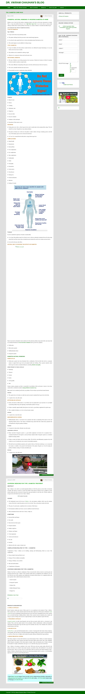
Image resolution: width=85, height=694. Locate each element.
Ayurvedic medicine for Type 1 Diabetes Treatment (25, 483)
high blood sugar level (31, 24)
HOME (9, 7)
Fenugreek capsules (11, 621)
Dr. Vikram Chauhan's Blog (25, 2)
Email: (60, 44)
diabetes (27, 501)
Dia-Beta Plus (10, 630)
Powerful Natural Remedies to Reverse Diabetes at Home (27, 19)
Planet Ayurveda (14, 676)
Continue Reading (47, 474)
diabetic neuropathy (36, 364)
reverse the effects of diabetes (24, 342)
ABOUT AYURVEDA (34, 7)
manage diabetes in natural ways (29, 387)
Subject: (61, 48)
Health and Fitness (68, 84)
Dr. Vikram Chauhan (47, 15)
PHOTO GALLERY (53, 7)
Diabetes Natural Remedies (16, 356)
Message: (61, 52)
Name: (60, 40)
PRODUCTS (43, 7)
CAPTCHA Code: (74, 68)
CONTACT (62, 7)
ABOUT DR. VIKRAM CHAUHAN (20, 7)
